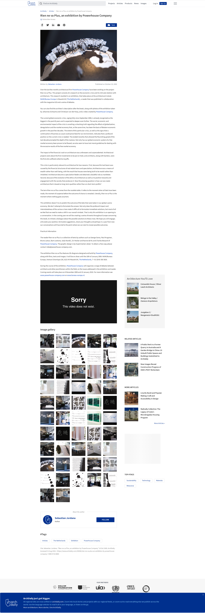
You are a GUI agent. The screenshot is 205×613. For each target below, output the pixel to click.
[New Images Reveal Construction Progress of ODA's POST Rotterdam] (131, 369)
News (136, 3)
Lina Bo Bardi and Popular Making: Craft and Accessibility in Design (151, 396)
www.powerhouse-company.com (52, 275)
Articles (120, 3)
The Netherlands (73, 99)
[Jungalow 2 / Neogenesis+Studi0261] (133, 317)
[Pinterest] (64, 25)
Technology (146, 480)
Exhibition (74, 541)
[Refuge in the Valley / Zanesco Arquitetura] (133, 302)
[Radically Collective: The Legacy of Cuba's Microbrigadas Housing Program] (131, 414)
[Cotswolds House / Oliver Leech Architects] (133, 288)
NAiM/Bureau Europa (48, 99)
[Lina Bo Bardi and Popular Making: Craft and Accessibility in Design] (131, 398)
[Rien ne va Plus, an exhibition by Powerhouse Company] (47, 341)
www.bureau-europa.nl (75, 275)
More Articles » (159, 423)
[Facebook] (42, 25)
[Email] (58, 25)
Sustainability (131, 480)
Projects (111, 3)
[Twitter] (47, 25)
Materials (159, 480)
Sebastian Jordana (65, 518)
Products (128, 3)
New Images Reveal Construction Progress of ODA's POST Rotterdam (151, 367)
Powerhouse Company (80, 89)
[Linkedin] (53, 25)
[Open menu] (175, 3)
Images (143, 3)
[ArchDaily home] (32, 3)
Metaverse (130, 486)
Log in (155, 3)
